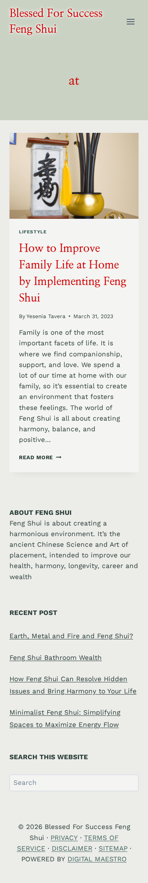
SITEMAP (113, 848)
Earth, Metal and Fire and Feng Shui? (71, 636)
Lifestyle (33, 232)
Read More (40, 457)
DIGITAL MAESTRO (97, 859)
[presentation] (74, 176)
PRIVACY (64, 838)
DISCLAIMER (72, 848)
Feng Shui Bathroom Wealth (55, 657)
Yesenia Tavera (46, 316)
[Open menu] (130, 21)
